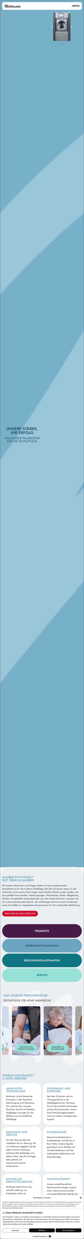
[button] (81, 1198)
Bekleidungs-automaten (42, 960)
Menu (76, 6)
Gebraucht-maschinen (42, 946)
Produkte (42, 931)
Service (42, 975)
